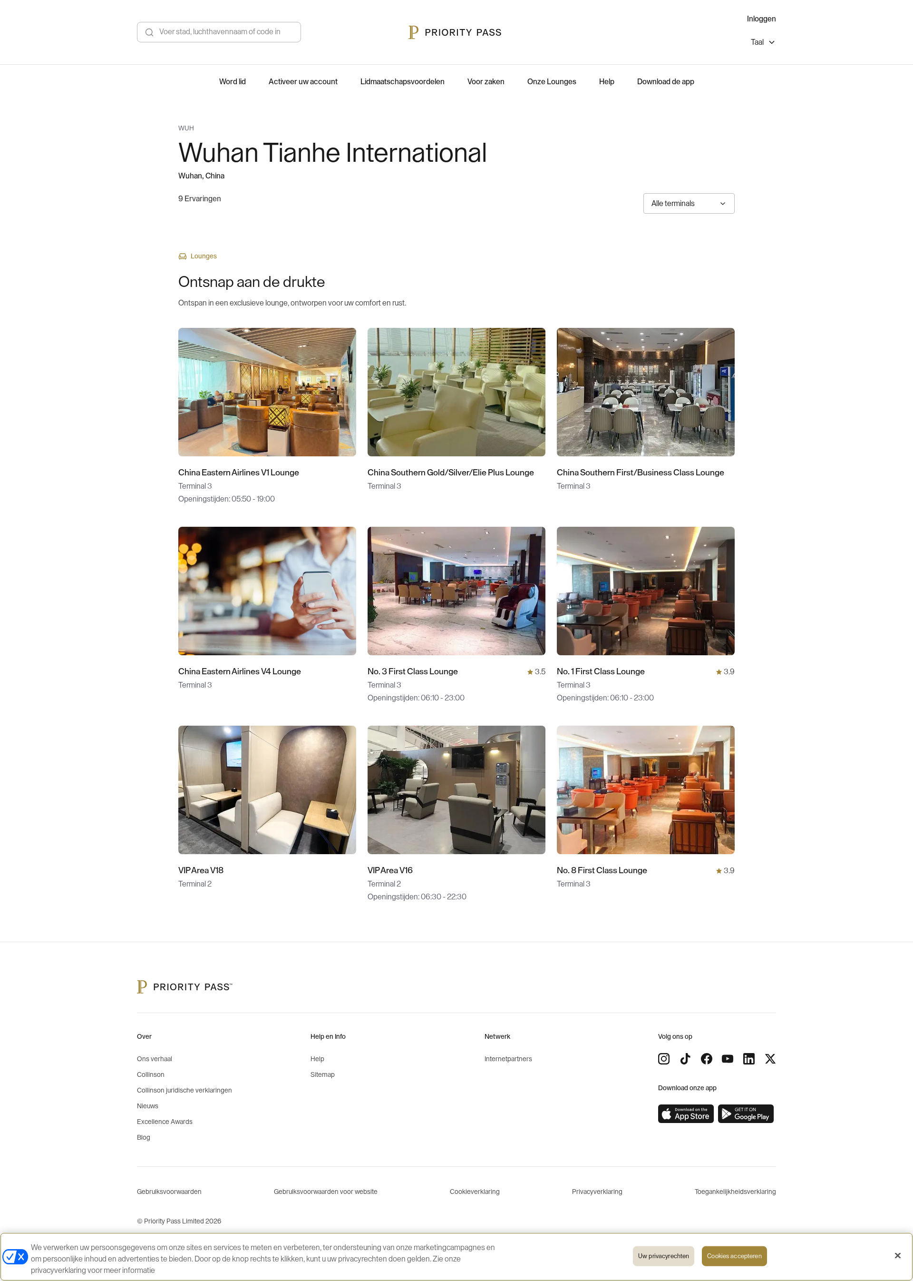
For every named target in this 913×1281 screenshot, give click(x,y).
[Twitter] (770, 1058)
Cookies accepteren (734, 1256)
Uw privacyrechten (663, 1256)
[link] (686, 1113)
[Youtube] (727, 1058)
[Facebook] (706, 1058)
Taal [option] (757, 42)
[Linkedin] (749, 1058)
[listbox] (763, 43)
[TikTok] (685, 1058)
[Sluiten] (897, 1255)
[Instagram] (664, 1058)
